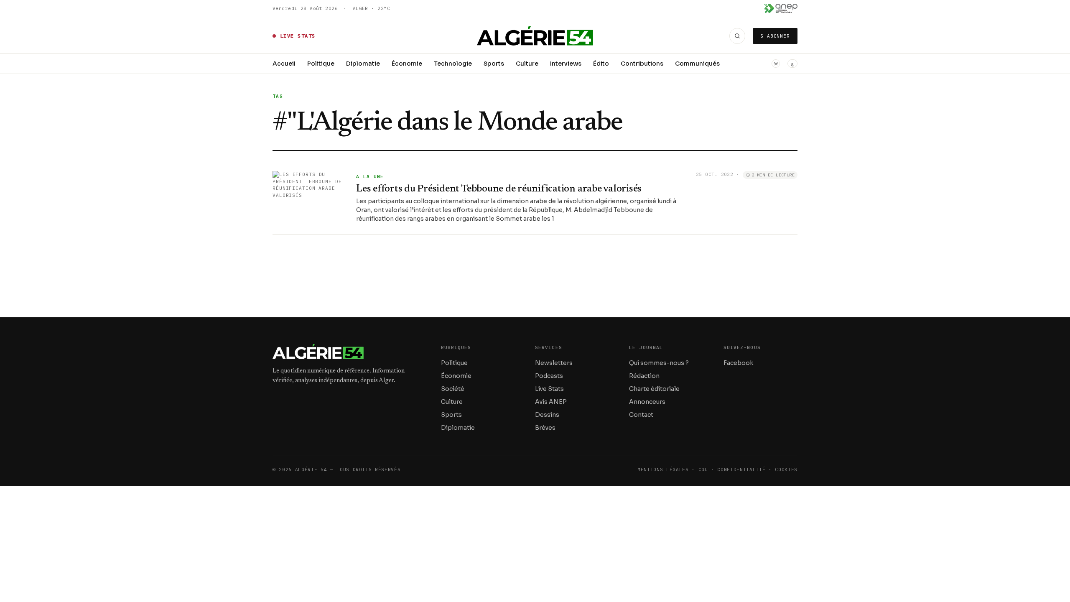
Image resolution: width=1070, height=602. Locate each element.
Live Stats (549, 389)
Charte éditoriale (654, 389)
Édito (601, 63)
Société (452, 389)
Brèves (545, 427)
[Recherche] (737, 36)
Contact (641, 414)
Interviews (565, 63)
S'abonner (775, 36)
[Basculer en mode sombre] (776, 63)
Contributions (642, 63)
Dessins (547, 414)
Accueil (284, 63)
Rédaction (644, 376)
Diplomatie (363, 63)
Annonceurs (647, 402)
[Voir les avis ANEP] (780, 8)
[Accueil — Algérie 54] (535, 36)
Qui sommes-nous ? (659, 363)
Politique (320, 63)
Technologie (453, 63)
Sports (494, 63)
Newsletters (554, 363)
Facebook (738, 363)
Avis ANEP (551, 402)
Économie (407, 63)
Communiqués (697, 63)
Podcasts (549, 376)
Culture (527, 63)
